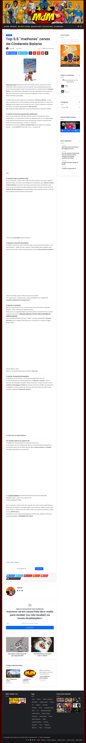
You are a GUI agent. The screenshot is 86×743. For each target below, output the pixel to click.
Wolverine (34, 727)
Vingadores (47, 724)
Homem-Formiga (46, 713)
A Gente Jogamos (24, 26)
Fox (38, 710)
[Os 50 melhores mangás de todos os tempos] (68, 705)
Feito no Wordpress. (45, 737)
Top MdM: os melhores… (27, 680)
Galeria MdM (59, 26)
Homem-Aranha (35, 713)
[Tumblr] (30, 53)
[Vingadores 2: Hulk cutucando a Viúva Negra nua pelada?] (60, 705)
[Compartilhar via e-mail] (46, 53)
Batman (39, 699)
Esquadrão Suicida (49, 707)
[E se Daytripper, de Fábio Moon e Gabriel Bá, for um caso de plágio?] (76, 705)
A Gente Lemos (36, 26)
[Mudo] (76, 130)
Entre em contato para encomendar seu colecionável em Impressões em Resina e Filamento (70, 41)
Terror (40, 724)
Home (7, 26)
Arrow (33, 699)
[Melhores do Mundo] (43, 12)
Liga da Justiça (43, 716)
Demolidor (45, 705)
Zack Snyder (48, 727)
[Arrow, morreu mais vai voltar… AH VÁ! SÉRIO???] (76, 710)
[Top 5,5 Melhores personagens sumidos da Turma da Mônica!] (47, 672)
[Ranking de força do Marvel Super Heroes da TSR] (76, 700)
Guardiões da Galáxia (46, 710)
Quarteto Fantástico (36, 722)
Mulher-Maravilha (36, 719)
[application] (70, 126)
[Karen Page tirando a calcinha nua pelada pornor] (68, 710)
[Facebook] (18, 591)
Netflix (44, 719)
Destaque (34, 707)
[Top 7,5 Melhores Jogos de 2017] (13, 674)
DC (33, 705)
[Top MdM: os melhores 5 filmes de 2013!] (30, 674)
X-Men (40, 727)
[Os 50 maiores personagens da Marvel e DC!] (60, 700)
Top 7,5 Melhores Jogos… (11, 680)
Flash (33, 710)
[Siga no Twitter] (13, 48)
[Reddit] (38, 53)
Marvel (50, 716)
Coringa (52, 702)
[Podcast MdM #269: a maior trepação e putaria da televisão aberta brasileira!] (68, 700)
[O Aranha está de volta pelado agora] (60, 710)
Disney (40, 707)
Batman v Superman (48, 699)
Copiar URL (39, 568)
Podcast (14, 26)
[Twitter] (20, 591)
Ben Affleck (34, 702)
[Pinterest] (34, 53)
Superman (34, 724)
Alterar (19, 588)
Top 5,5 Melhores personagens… (45, 677)
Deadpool (38, 705)
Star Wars (46, 722)
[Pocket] (42, 53)
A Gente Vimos (48, 26)
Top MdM (9, 35)
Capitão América (44, 702)
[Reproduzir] (62, 130)
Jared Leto (34, 716)
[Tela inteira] (78, 130)
